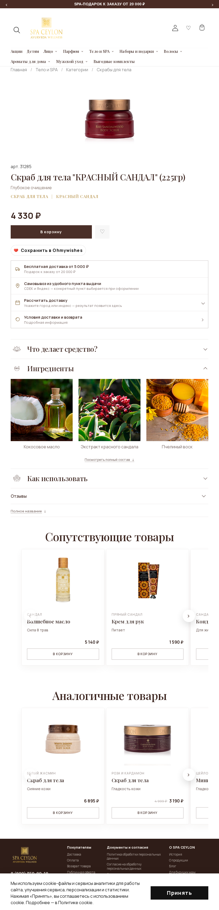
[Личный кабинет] (175, 28)
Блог (172, 866)
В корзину (63, 654)
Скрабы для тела (114, 70)
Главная (19, 70)
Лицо (48, 51)
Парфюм (71, 51)
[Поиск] (17, 30)
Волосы (171, 51)
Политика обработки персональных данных (134, 856)
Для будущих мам (182, 872)
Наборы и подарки (136, 51)
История (175, 854)
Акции (16, 51)
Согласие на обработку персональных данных (124, 866)
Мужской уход (69, 61)
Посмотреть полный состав (107, 460)
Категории (77, 70)
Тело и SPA (99, 51)
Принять (179, 892)
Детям (33, 51)
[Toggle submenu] (56, 51)
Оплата (73, 860)
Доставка (74, 854)
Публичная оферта (81, 872)
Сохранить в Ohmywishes (52, 250)
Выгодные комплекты (114, 61)
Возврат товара (79, 866)
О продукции (178, 860)
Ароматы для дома (28, 61)
